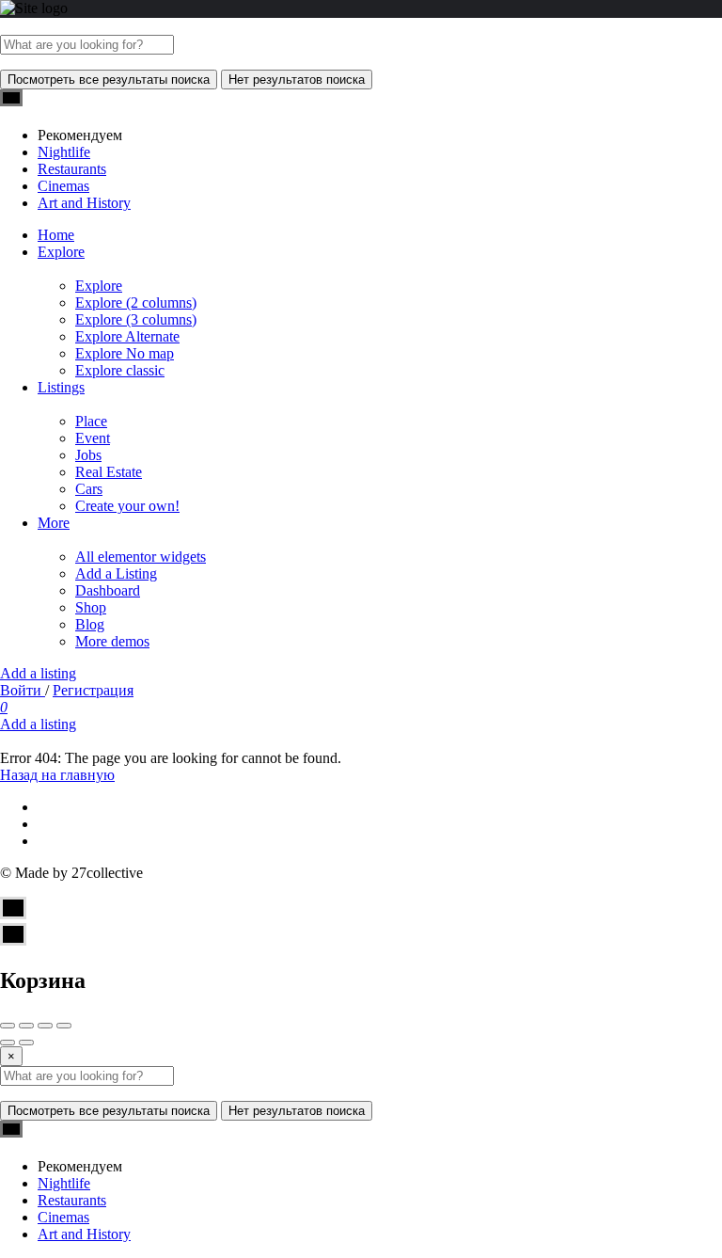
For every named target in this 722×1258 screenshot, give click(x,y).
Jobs (88, 455)
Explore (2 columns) (135, 303)
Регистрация (93, 690)
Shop (90, 607)
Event (92, 438)
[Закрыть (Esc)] (7, 1025)
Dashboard (107, 590)
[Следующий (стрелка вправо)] (26, 1042)
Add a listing (38, 673)
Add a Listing (116, 573)
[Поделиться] (26, 1025)
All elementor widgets (140, 557)
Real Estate (108, 472)
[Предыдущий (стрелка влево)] (7, 1042)
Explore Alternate (127, 336)
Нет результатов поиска (296, 79)
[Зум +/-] (63, 1025)
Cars (88, 489)
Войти (22, 690)
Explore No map (124, 353)
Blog (89, 624)
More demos (112, 641)
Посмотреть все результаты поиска (109, 79)
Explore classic (120, 370)
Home (56, 235)
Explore (61, 252)
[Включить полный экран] (45, 1025)
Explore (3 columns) (135, 319)
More (54, 523)
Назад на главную (57, 775)
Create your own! (127, 506)
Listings (61, 387)
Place (91, 421)
